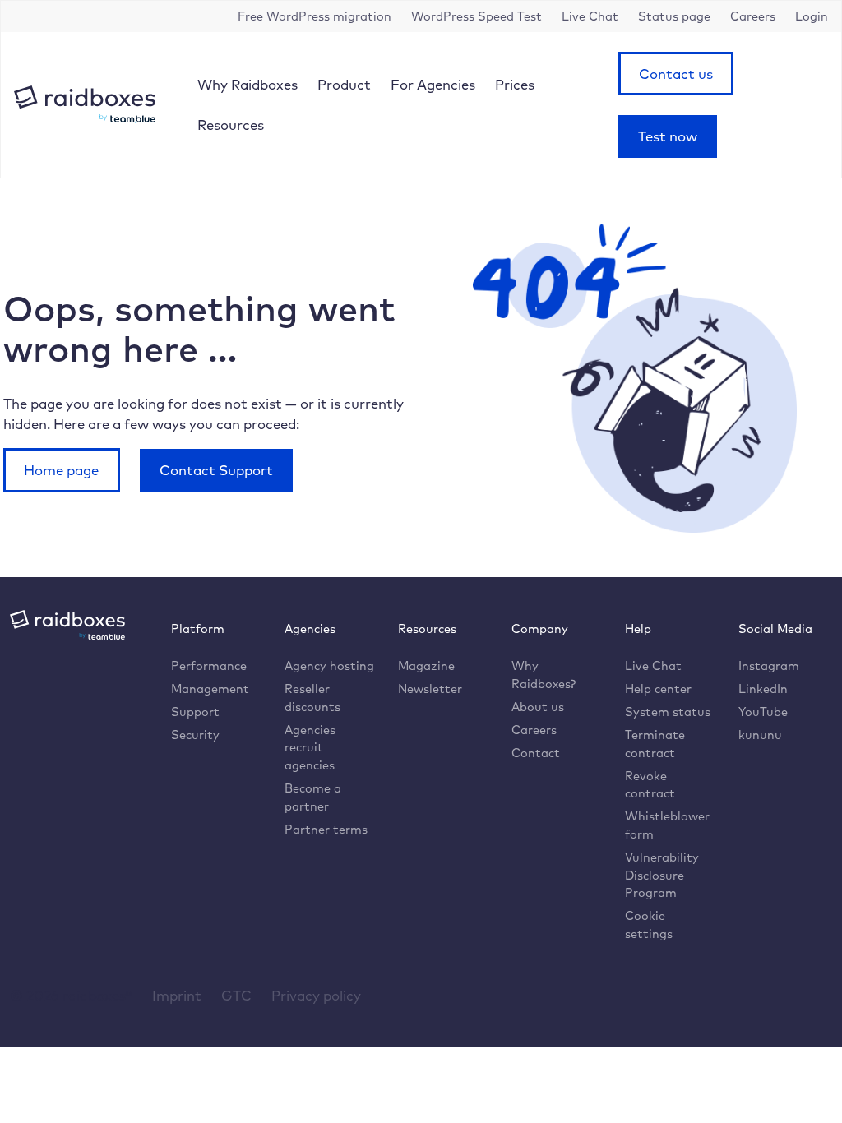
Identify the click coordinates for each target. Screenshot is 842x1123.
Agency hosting (329, 665)
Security (195, 734)
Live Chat (653, 665)
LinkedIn (763, 688)
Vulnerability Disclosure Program (662, 874)
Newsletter (430, 688)
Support (195, 711)
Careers (534, 729)
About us (537, 706)
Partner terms (326, 829)
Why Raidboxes (247, 84)
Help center (658, 688)
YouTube (763, 711)
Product (344, 84)
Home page (61, 469)
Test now (667, 136)
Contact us (676, 73)
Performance (209, 665)
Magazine (426, 665)
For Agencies (433, 84)
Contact (535, 752)
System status (667, 711)
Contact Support (216, 469)
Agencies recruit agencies (310, 747)
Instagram (768, 665)
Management (210, 688)
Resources (230, 124)
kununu (760, 734)
